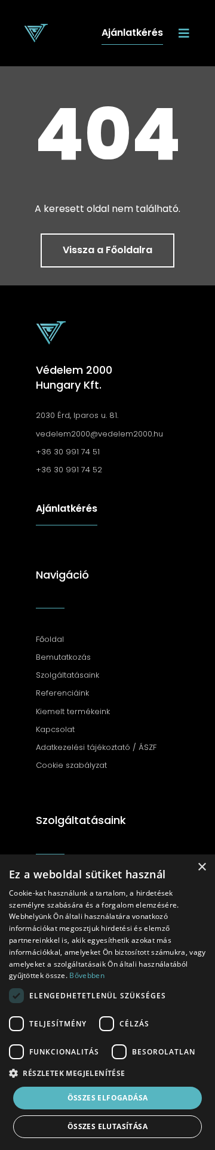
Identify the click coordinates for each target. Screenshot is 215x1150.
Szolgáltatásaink (81, 820)
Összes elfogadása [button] (107, 1098)
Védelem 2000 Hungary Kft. (74, 377)
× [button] (201, 867)
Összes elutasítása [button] (107, 1126)
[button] (107, 1073)
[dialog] (107, 1002)
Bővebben (86, 975)
